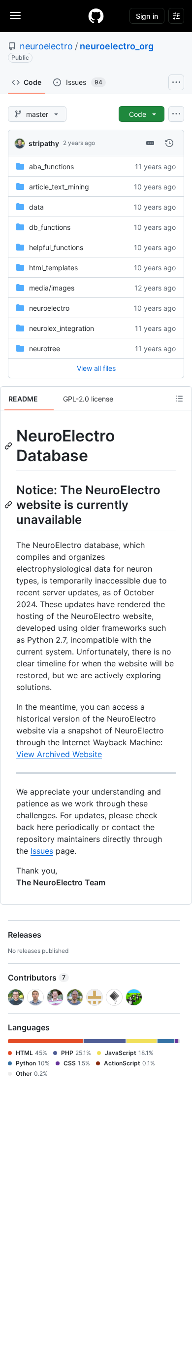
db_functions (49, 227)
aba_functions (51, 166)
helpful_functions (56, 247)
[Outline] (179, 398)
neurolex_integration (61, 328)
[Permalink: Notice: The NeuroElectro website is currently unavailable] (9, 504)
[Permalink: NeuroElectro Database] (9, 446)
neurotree (44, 348)
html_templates (53, 267)
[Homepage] (96, 16)
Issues (42, 851)
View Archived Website (59, 754)
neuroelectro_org (117, 46)
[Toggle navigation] (15, 15)
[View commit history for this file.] (169, 143)
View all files (96, 368)
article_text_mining (59, 186)
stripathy (44, 143)
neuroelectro (46, 46)
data (36, 207)
